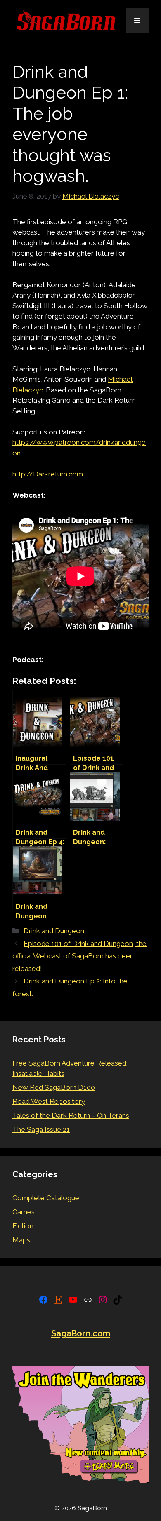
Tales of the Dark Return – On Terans (70, 1115)
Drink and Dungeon (54, 931)
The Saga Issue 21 (41, 1129)
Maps (21, 1240)
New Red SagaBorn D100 (53, 1087)
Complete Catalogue (45, 1198)
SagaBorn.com (80, 1333)
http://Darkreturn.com (47, 474)
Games (23, 1212)
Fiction (22, 1226)
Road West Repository (48, 1101)
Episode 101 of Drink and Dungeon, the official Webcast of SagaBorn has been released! (79, 956)
